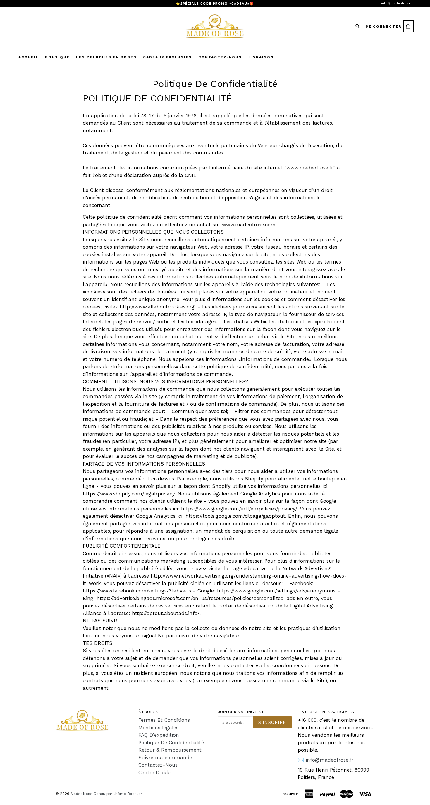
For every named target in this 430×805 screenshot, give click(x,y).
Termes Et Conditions (164, 720)
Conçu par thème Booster (118, 794)
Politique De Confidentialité (171, 742)
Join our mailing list (241, 712)
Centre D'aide (154, 772)
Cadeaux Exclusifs (167, 57)
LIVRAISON (261, 57)
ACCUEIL (28, 57)
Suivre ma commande (165, 757)
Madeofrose (81, 794)
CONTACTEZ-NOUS (220, 57)
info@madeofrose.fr (397, 3)
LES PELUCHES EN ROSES (106, 57)
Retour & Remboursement (170, 750)
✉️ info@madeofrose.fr (325, 760)
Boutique (57, 57)
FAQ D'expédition (158, 735)
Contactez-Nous (158, 765)
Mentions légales (158, 728)
